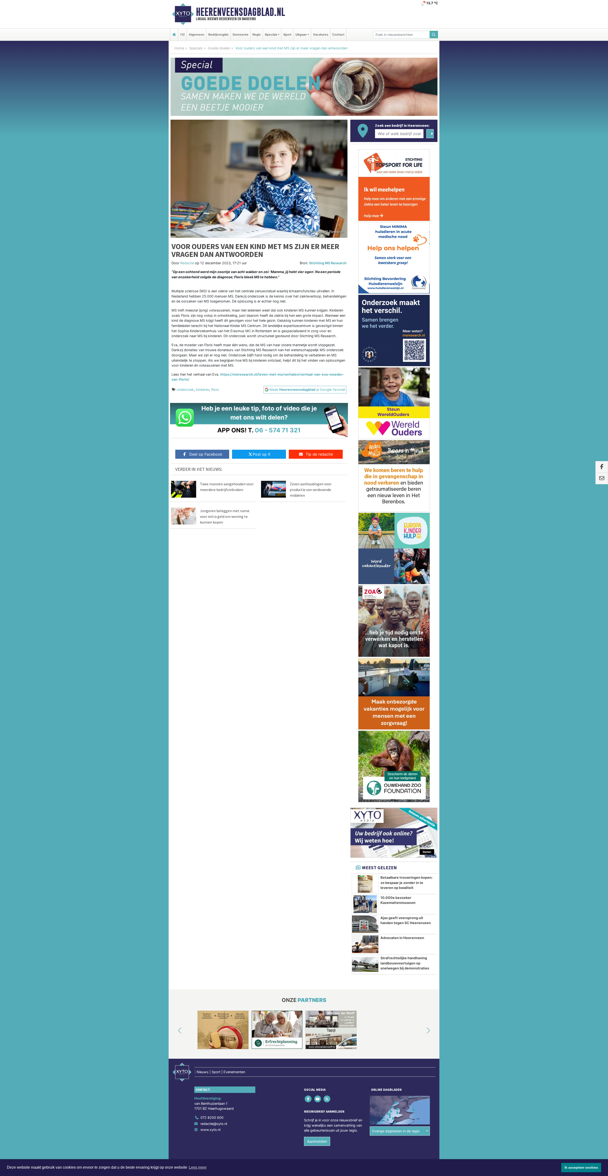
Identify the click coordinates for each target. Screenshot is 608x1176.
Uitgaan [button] (301, 34)
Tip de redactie (319, 454)
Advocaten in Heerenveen (402, 938)
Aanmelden (317, 1141)
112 (182, 34)
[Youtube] (318, 1099)
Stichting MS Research (328, 263)
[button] (174, 1031)
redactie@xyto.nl (213, 1124)
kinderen (202, 389)
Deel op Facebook (205, 454)
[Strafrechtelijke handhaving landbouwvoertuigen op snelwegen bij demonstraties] (365, 964)
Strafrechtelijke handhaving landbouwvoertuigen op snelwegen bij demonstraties (404, 963)
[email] (602, 478)
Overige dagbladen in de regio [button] (396, 1131)
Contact (338, 34)
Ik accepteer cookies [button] (581, 1167)
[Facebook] (308, 1099)
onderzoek (185, 389)
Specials (196, 48)
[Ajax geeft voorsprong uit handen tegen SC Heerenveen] (365, 924)
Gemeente (240, 34)
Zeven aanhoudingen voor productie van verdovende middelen (311, 490)
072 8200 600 (211, 1117)
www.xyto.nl (210, 1130)
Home (179, 48)
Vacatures (320, 34)
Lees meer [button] (198, 1167)
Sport (287, 34)
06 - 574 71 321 (278, 430)
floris (215, 389)
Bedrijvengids (218, 34)
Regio (256, 34)
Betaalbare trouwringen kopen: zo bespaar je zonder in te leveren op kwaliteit (406, 882)
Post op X (261, 454)
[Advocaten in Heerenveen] (365, 944)
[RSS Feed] (327, 1099)
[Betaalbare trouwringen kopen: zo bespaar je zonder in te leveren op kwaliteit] (365, 884)
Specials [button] (271, 34)
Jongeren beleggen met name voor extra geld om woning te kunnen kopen (224, 516)
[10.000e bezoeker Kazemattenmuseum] (365, 904)
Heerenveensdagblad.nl (240, 12)
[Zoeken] (434, 34)
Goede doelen (219, 48)
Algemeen (196, 34)
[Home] (174, 34)
